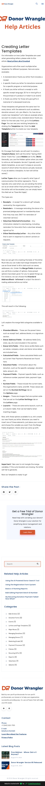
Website (11, 665)
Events (11, 622)
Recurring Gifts (14, 653)
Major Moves (13, 629)
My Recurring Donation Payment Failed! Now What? (22, 598)
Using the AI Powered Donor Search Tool (22, 580)
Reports (11, 657)
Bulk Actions (13, 614)
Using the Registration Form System (20, 584)
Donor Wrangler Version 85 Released (26, 762)
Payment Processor (15, 645)
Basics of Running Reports (16, 588)
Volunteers (12, 661)
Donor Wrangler (19, 778)
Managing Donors (14, 637)
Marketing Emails (14, 641)
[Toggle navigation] (42, 4)
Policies (11, 649)
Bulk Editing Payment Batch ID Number (21, 593)
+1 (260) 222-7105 (8, 725)
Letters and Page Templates (18, 626)
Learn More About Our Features (14, 734)
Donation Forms (14, 618)
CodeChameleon (34, 784)
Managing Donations (15, 633)
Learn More (27, 532)
